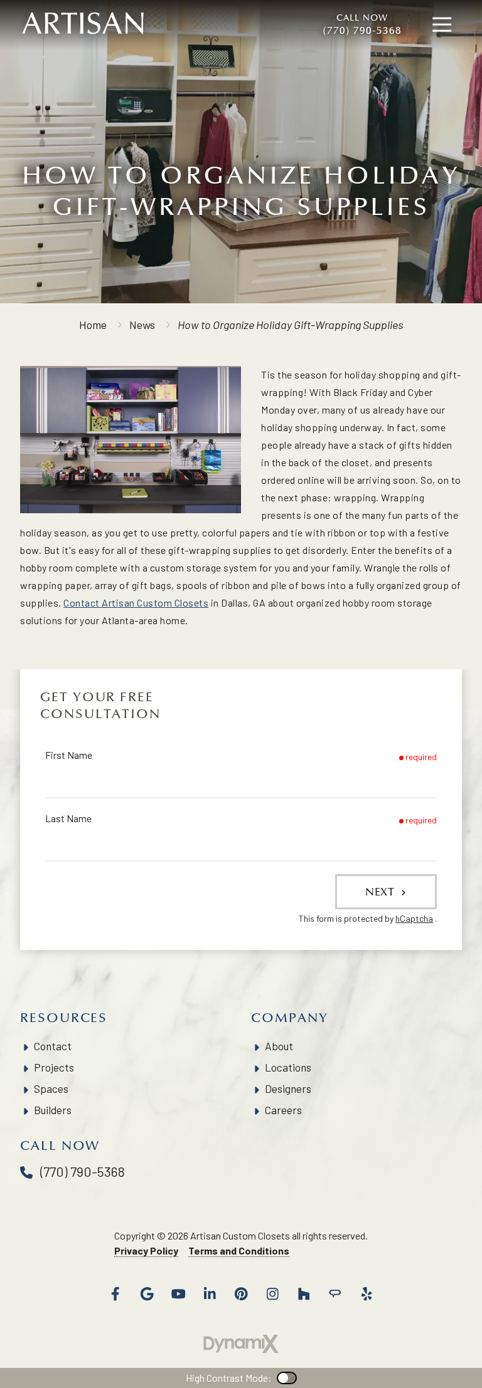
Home (93, 324)
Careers (283, 1110)
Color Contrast (287, 1378)
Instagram (272, 1294)
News (142, 324)
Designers (288, 1088)
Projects (54, 1067)
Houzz (303, 1294)
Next (381, 892)
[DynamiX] (241, 1344)
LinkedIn (209, 1294)
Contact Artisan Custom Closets (135, 602)
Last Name (68, 818)
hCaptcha (414, 918)
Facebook (115, 1294)
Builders (53, 1110)
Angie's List (335, 1294)
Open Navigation (442, 25)
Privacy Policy (146, 1250)
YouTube (178, 1294)
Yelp (366, 1294)
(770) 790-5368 (362, 24)
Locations (288, 1067)
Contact (53, 1046)
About (279, 1046)
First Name (68, 755)
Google (147, 1294)
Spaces (51, 1088)
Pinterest (241, 1294)
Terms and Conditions (238, 1250)
